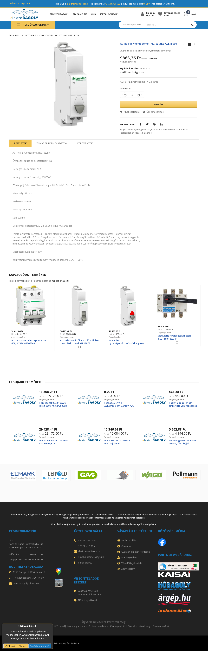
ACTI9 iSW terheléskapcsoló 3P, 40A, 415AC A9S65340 (28, 342)
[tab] (20, 143)
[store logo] (27, 14)
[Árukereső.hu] (178, 611)
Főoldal (14, 35)
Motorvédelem (100, 626)
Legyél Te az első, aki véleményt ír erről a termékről (145, 50)
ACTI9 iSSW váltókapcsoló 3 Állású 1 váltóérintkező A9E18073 (79, 342)
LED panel (59, 626)
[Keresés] (192, 24)
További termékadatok (51, 143)
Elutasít (22, 646)
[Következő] (194, 45)
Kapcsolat (25, 3)
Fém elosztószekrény (139, 626)
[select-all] (60, 280)
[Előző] (184, 45)
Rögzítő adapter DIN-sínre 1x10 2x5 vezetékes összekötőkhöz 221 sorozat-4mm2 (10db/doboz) (183, 407)
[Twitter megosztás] (147, 124)
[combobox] (165, 24)
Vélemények (85, 143)
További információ (39, 646)
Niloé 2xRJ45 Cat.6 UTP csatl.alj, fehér (117, 442)
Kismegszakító (117, 626)
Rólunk (13, 3)
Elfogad (11, 646)
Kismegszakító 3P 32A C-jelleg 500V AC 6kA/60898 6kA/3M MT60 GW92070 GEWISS (53, 407)
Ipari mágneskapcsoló (78, 626)
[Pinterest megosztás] (154, 124)
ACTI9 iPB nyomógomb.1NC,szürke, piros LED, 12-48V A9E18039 (126, 343)
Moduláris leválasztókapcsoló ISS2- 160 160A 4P (174, 337)
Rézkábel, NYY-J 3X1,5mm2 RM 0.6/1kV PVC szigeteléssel (119, 405)
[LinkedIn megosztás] (161, 124)
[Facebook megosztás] (140, 124)
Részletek (20, 143)
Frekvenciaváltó (160, 626)
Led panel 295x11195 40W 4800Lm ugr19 (53, 442)
